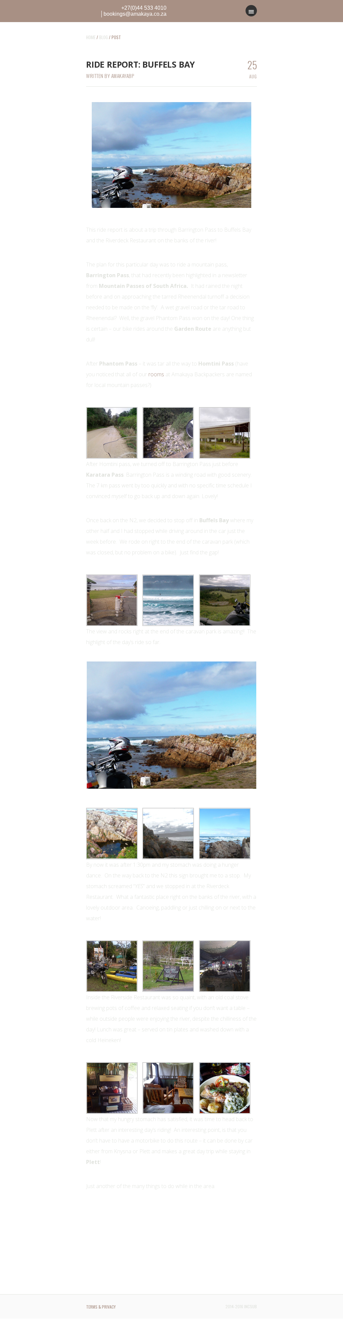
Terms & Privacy (101, 1307)
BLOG (103, 37)
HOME (90, 37)
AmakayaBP (122, 75)
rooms (156, 374)
